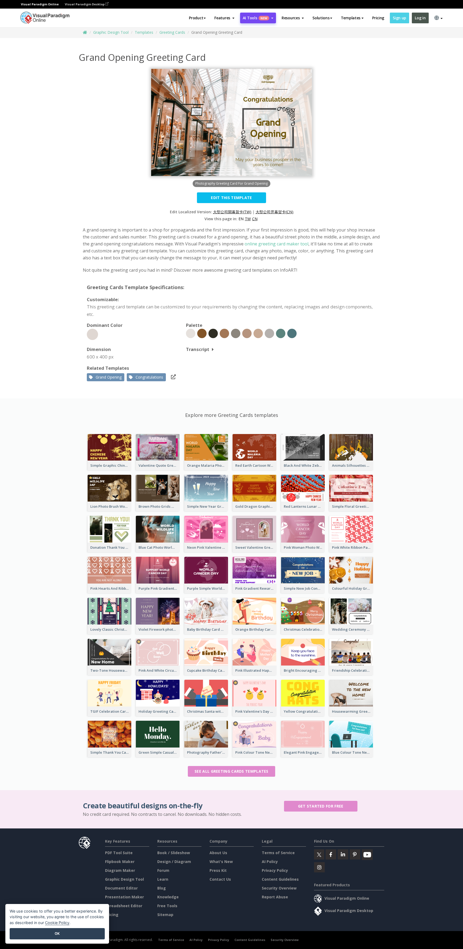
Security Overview (279, 888)
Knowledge (168, 896)
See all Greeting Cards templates (231, 771)
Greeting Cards (172, 32)
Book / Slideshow (173, 852)
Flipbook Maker (120, 861)
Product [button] (196, 17)
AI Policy (270, 861)
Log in (420, 17)
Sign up (399, 17)
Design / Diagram (174, 861)
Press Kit (218, 870)
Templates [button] (350, 17)
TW (248, 218)
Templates (144, 32)
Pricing (378, 17)
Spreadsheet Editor (123, 905)
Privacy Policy (275, 870)
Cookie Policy (57, 922)
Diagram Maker (120, 870)
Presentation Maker (124, 896)
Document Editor (121, 888)
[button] (224, 18)
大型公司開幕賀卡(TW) (232, 211)
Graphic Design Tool (111, 32)
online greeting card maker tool (276, 244)
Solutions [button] (320, 17)
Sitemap (165, 914)
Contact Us (220, 879)
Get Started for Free (320, 806)
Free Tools (167, 905)
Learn (162, 879)
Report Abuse (275, 896)
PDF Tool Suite (119, 852)
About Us (218, 852)
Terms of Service (278, 852)
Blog (161, 888)
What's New (221, 861)
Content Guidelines (280, 879)
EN (241, 218)
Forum (163, 870)
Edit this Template (231, 197)
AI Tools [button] (255, 17)
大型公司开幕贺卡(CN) (274, 211)
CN (254, 218)
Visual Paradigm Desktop (85, 4)
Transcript (197, 349)
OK (57, 933)
